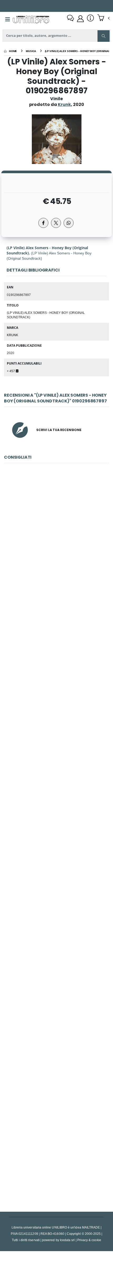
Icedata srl (67, 1240)
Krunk (12, 335)
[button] (103, 18)
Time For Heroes (56, 906)
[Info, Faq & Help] (90, 19)
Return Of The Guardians (56, 784)
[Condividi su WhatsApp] (69, 223)
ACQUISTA (59, 577)
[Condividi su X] (56, 223)
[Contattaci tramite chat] (70, 19)
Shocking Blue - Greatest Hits (56, 662)
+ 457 (11, 371)
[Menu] (7, 19)
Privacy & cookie (89, 1240)
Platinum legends (56, 1151)
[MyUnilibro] (80, 19)
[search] (103, 36)
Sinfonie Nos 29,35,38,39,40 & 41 (56, 1029)
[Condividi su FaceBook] (43, 223)
